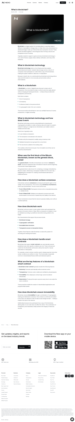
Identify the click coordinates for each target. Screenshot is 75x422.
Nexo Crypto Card (4, 386)
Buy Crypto (3, 375)
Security (27, 379)
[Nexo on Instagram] (72, 376)
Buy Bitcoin (52, 375)
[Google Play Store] (61, 347)
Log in (57, 2)
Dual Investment (4, 388)
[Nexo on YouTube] (69, 376)
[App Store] (61, 343)
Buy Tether (52, 377)
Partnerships (28, 381)
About (27, 375)
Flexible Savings (4, 377)
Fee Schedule (40, 381)
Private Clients (4, 394)
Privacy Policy (40, 377)
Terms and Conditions (42, 375)
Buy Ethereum (53, 388)
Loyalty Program (4, 392)
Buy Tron (52, 379)
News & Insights (29, 388)
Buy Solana (52, 381)
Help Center (28, 390)
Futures (2, 390)
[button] (72, 419)
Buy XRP (52, 390)
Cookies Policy (41, 379)
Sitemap (27, 396)
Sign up (63, 2)
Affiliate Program (4, 400)
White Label (16, 379)
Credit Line (3, 383)
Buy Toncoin (52, 386)
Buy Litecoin (52, 392)
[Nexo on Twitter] (66, 376)
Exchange (3, 381)
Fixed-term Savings (5, 379)
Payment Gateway (17, 383)
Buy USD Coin (53, 383)
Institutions (16, 377)
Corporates (16, 375)
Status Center (28, 392)
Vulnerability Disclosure (30, 386)
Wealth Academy (29, 383)
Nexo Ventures (16, 381)
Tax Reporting (4, 396)
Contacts (27, 394)
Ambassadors (28, 377)
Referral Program (4, 398)
